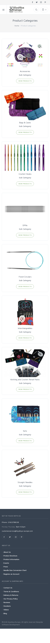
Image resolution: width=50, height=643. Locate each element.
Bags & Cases (25, 122)
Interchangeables (25, 328)
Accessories (25, 71)
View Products (25, 81)
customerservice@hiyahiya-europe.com (17, 531)
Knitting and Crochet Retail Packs (25, 379)
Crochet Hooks (25, 174)
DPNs (25, 225)
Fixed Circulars (25, 277)
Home (17, 26)
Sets (25, 431)
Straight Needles (25, 482)
